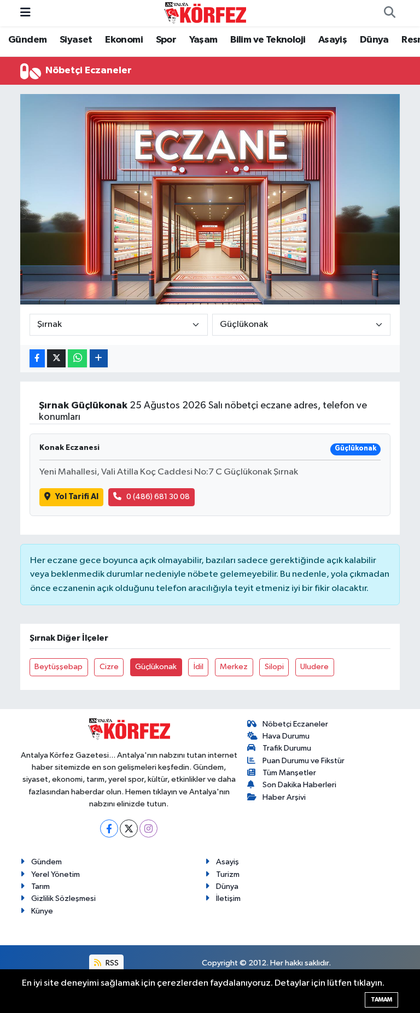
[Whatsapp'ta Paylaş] (77, 358)
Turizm (228, 874)
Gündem (27, 40)
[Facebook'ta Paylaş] (37, 358)
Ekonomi (124, 40)
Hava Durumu (286, 736)
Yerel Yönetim (55, 874)
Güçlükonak (156, 667)
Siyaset (76, 40)
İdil (198, 667)
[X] (129, 828)
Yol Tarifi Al (76, 497)
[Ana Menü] (25, 12)
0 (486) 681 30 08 (158, 497)
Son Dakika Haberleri (299, 785)
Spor (166, 40)
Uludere (314, 667)
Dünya (374, 40)
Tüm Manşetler (289, 773)
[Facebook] (109, 828)
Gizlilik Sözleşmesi (63, 898)
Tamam (381, 1000)
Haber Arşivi (284, 797)
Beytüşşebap (58, 667)
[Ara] (389, 13)
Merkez (234, 667)
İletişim (228, 898)
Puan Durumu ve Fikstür (303, 761)
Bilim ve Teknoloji (267, 40)
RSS (111, 963)
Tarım (40, 886)
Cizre (109, 667)
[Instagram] (148, 828)
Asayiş (332, 40)
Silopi (274, 667)
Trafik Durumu (286, 748)
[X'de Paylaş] (56, 358)
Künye (42, 911)
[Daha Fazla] (99, 358)
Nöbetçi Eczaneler (295, 724)
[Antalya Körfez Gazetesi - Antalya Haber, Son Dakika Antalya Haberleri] (205, 13)
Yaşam (203, 40)
